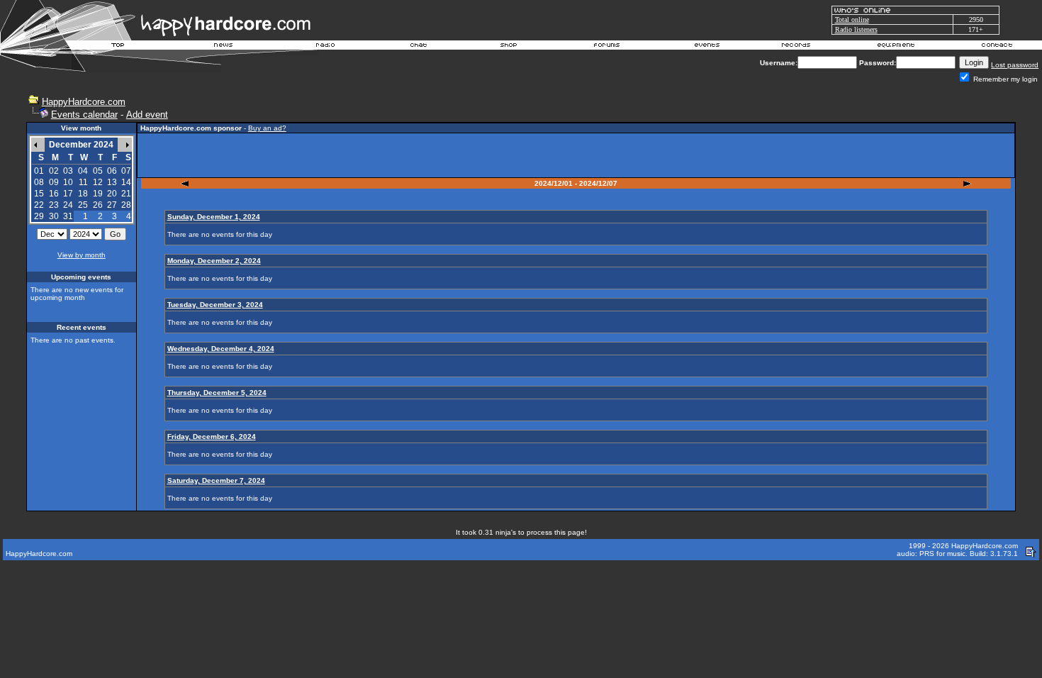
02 (54, 171)
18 (83, 194)
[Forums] (607, 47)
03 (68, 171)
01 (39, 171)
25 (83, 205)
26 (98, 205)
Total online (852, 19)
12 (98, 182)
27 (112, 205)
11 (83, 182)
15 (39, 194)
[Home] (118, 47)
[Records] (796, 47)
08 (39, 182)
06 (112, 171)
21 (126, 194)
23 (54, 205)
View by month (81, 255)
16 (54, 194)
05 (98, 171)
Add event (147, 114)
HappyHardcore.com (83, 101)
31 (68, 216)
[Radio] (326, 47)
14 (126, 182)
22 (39, 205)
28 (126, 205)
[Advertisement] (576, 155)
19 (98, 194)
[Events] (706, 47)
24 (68, 205)
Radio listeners (856, 29)
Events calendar (84, 114)
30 (54, 216)
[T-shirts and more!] (508, 47)
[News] (221, 47)
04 (83, 171)
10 (68, 182)
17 (68, 194)
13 (112, 182)
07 (126, 171)
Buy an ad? (267, 128)
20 (112, 194)
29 (39, 216)
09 (54, 182)
